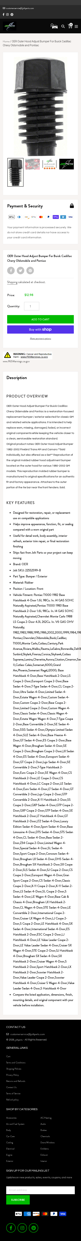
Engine (9, 1155)
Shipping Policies (13, 1068)
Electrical (10, 1148)
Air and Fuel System (15, 1124)
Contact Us (11, 1087)
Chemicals (45, 1136)
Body (8, 1130)
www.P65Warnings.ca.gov (16, 361)
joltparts (19, 1039)
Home (6, 41)
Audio (43, 1124)
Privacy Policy (12, 1075)
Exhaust (44, 1155)
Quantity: (13, 306)
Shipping (12, 282)
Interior (43, 1161)
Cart (8, 1056)
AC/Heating (45, 1118)
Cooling (9, 1142)
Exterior (9, 1161)
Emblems (44, 1148)
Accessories (11, 1118)
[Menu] (75, 26)
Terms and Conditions (15, 1062)
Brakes (43, 1130)
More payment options (40, 338)
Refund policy (12, 1099)
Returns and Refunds (15, 1081)
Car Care (10, 1136)
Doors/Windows (47, 1142)
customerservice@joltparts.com (20, 8)
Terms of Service (13, 1093)
